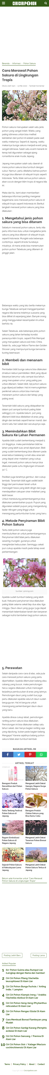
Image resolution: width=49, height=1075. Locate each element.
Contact (41, 1064)
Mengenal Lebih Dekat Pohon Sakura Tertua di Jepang (35, 867)
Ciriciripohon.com (30, 1071)
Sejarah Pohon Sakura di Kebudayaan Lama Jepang (12, 867)
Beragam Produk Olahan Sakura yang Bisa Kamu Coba (34, 813)
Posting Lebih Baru (12, 955)
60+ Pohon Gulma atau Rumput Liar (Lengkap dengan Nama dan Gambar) (25, 971)
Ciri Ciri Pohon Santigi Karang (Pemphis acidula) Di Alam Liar (26, 1029)
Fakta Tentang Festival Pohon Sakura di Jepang (12, 813)
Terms (7, 1064)
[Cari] (46, 3)
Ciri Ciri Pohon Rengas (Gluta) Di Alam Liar (25, 1013)
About (31, 1064)
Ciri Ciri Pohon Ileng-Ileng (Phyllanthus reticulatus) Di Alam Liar (26, 1004)
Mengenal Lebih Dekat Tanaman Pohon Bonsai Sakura (35, 840)
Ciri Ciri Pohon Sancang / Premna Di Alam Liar (25, 1038)
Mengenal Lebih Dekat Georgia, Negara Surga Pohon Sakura (35, 786)
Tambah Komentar (36, 86)
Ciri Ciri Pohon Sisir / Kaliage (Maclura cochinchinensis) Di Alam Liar (26, 1046)
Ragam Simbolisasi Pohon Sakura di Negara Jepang (10, 840)
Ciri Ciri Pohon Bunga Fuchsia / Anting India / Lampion (26, 988)
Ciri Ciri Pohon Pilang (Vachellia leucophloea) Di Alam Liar (22, 980)
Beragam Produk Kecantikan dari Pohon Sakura (12, 786)
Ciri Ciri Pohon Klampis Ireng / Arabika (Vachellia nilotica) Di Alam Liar (26, 996)
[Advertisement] (24, 34)
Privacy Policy (19, 1064)
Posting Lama (39, 955)
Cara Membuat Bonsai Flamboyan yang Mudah (26, 1021)
